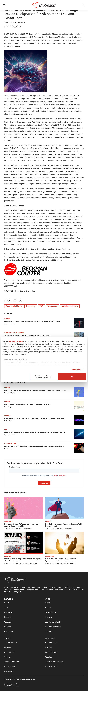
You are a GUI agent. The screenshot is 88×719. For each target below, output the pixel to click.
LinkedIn (52, 249)
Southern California (14, 306)
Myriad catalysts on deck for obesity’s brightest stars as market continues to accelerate (34, 418)
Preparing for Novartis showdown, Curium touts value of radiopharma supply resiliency (34, 446)
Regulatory (30, 306)
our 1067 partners (16, 341)
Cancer (7, 319)
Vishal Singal (8, 407)
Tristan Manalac (27, 529)
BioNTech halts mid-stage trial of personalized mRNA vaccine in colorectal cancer (32, 321)
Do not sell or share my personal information (43, 377)
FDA (41, 306)
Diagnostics (52, 306)
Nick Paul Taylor (9, 449)
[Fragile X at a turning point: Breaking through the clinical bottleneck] (23, 543)
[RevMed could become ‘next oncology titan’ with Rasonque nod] (64, 508)
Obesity (7, 416)
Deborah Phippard (9, 393)
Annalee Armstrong (69, 563)
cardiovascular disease (14, 333)
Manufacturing (10, 444)
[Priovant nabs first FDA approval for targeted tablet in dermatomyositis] (23, 508)
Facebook (65, 249)
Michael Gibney (8, 421)
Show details (76, 369)
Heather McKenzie (9, 324)
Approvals (8, 521)
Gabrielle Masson (9, 435)
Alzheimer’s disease (69, 306)
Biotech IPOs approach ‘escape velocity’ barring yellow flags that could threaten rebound (34, 432)
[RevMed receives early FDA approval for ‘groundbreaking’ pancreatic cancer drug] (64, 543)
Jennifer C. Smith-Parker (30, 563)
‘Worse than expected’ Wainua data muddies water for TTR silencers (27, 335)
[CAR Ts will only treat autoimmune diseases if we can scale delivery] (79, 406)
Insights (7, 556)
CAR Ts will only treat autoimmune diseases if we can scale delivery (27, 404)
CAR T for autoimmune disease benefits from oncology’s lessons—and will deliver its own (35, 390)
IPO (5, 430)
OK (72, 377)
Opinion (7, 388)
